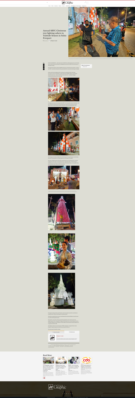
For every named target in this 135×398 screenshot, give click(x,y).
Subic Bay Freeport (62, 346)
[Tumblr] (70, 393)
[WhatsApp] (43, 69)
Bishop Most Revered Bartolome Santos (71, 344)
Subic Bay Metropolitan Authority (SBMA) (68, 346)
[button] (47, 2)
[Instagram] (64, 393)
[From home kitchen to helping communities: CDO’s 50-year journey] (86, 360)
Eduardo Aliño (49, 345)
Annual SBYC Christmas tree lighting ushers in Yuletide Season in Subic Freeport (58, 344)
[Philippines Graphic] (67, 2)
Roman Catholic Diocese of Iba (51, 346)
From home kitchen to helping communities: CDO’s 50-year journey (86, 367)
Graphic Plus (44, 364)
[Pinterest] (43, 67)
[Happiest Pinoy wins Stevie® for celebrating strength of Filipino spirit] (61, 360)
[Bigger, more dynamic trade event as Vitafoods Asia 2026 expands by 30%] (73, 360)
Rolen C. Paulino (71, 345)
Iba (52, 345)
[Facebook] (43, 64)
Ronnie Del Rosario (57, 346)
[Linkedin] (66, 393)
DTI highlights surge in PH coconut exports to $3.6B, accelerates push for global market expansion (48, 368)
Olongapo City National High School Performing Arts (58, 345)
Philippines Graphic (54, 40)
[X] (43, 66)
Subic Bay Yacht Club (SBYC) (51, 347)
